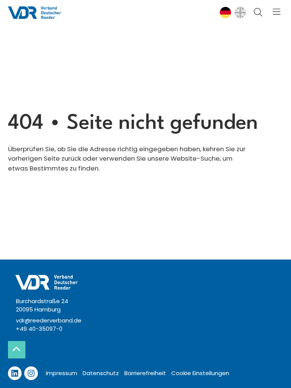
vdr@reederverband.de (48, 320)
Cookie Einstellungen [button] (200, 373)
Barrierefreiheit (145, 373)
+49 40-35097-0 (39, 329)
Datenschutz (101, 373)
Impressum (61, 373)
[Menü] (277, 12)
